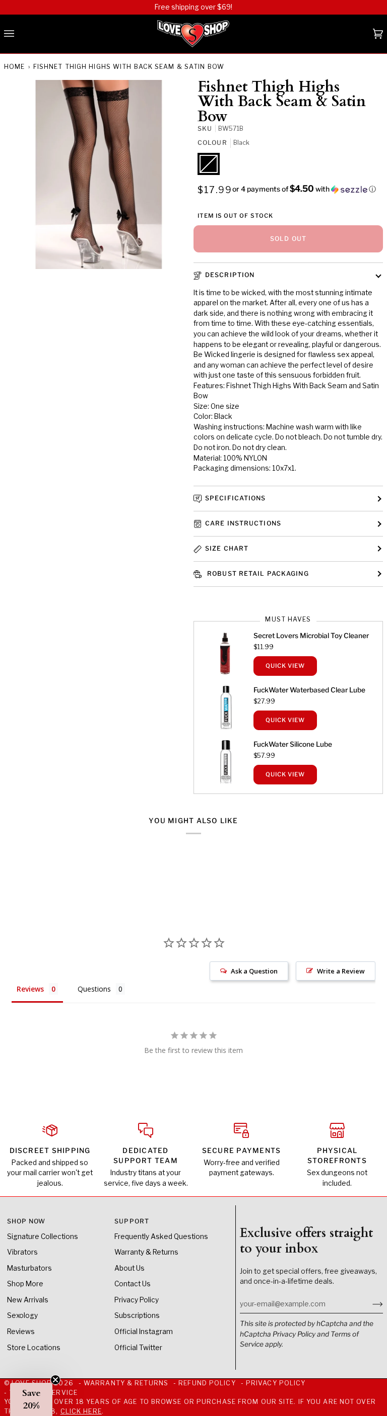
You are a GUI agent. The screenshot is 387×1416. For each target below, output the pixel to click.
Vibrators (22, 1252)
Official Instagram (143, 1332)
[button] (304, 189)
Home (14, 66)
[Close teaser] (55, 1380)
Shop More (25, 1284)
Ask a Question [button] (254, 971)
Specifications (235, 498)
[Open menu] (19, 34)
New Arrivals (27, 1300)
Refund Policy (206, 1383)
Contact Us (132, 1284)
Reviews (21, 1332)
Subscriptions (137, 1315)
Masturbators (29, 1268)
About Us (129, 1268)
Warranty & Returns (146, 1252)
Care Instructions (243, 523)
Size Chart (226, 548)
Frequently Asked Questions (161, 1236)
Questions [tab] (94, 989)
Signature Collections (42, 1236)
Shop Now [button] (26, 1221)
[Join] (369, 1304)
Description (229, 275)
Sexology (22, 1315)
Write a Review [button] (341, 971)
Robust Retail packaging (257, 573)
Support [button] (131, 1221)
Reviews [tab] (30, 989)
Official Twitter (138, 1348)
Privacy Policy (294, 1334)
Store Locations (33, 1348)
